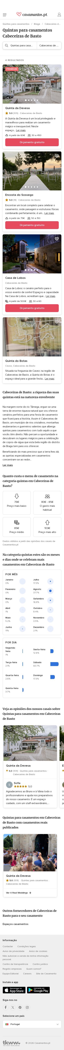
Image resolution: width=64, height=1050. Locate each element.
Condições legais (26, 946)
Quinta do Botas (16, 361)
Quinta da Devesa (17, 108)
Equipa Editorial (11, 973)
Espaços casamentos (15, 924)
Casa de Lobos (15, 278)
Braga (37, 24)
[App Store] (14, 992)
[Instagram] (27, 1007)
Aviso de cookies (38, 951)
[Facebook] (6, 1007)
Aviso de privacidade (13, 951)
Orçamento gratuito (32, 142)
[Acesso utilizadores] (59, 14)
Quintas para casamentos (16, 24)
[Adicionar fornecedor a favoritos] (56, 69)
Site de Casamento (46, 973)
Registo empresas (12, 968)
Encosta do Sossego (19, 195)
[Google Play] (38, 992)
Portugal (15, 1024)
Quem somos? (33, 968)
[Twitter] (13, 1007)
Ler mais (8, 465)
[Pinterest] (20, 1007)
